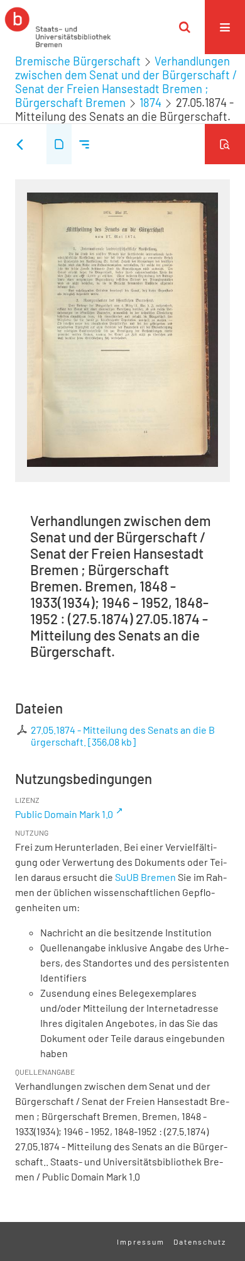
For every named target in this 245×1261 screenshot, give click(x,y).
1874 (150, 102)
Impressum (141, 1241)
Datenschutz (199, 1241)
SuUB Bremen (145, 877)
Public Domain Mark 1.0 (64, 814)
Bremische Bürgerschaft (78, 61)
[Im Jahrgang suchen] (225, 144)
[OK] (185, 27)
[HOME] (58, 27)
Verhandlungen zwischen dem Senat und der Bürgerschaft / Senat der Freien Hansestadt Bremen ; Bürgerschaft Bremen (126, 81)
